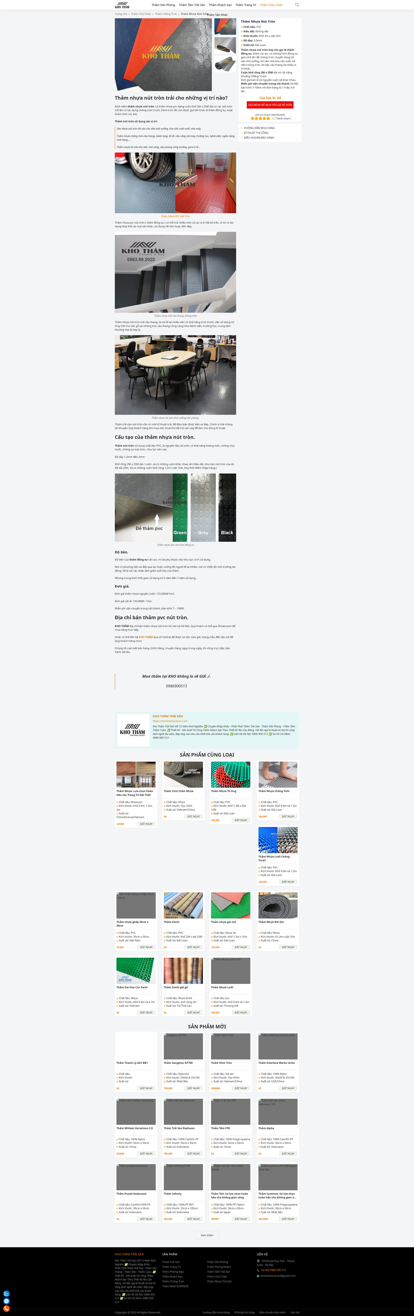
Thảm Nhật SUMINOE (175, 1286)
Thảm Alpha (266, 1128)
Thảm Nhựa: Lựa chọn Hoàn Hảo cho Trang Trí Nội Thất (134, 793)
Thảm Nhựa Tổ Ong (223, 791)
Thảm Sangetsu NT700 (178, 1063)
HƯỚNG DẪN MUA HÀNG (259, 128)
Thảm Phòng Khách (219, 1267)
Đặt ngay (146, 824)
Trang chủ (121, 14)
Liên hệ (294, 1312)
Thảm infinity (172, 1193)
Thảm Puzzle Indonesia (131, 1193)
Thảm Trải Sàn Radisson (179, 1128)
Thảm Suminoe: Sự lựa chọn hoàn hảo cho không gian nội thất (277, 1197)
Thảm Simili (171, 922)
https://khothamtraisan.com (170, 721)
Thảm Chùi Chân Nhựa (178, 791)
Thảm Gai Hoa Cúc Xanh (132, 987)
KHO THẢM (146, 637)
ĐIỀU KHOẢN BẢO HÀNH (259, 138)
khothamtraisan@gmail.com (278, 1275)
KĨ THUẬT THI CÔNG (256, 133)
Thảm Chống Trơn (173, 1281)
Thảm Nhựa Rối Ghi (271, 922)
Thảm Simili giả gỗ (176, 987)
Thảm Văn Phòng (163, 5)
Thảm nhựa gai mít (223, 922)
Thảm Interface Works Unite (276, 1063)
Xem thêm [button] (207, 1235)
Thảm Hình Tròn (221, 1063)
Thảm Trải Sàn (171, 1262)
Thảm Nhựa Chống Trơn (274, 791)
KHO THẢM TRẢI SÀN (168, 716)
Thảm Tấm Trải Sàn (192, 5)
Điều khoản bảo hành (272, 1312)
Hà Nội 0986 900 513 (273, 1270)
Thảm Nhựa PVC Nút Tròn (175, 216)
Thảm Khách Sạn (220, 5)
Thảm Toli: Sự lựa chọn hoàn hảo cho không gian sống (229, 1195)
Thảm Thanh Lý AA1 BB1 (132, 1063)
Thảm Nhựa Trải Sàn (219, 1281)
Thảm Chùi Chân (271, 5)
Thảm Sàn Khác (217, 15)
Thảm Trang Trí (246, 5)
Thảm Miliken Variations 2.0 (134, 1128)
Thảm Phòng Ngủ (173, 1271)
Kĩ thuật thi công (244, 1312)
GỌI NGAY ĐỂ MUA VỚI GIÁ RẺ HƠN (270, 105)
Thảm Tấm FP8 (220, 1128)
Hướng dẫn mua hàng (216, 1312)
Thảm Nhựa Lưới (222, 987)
